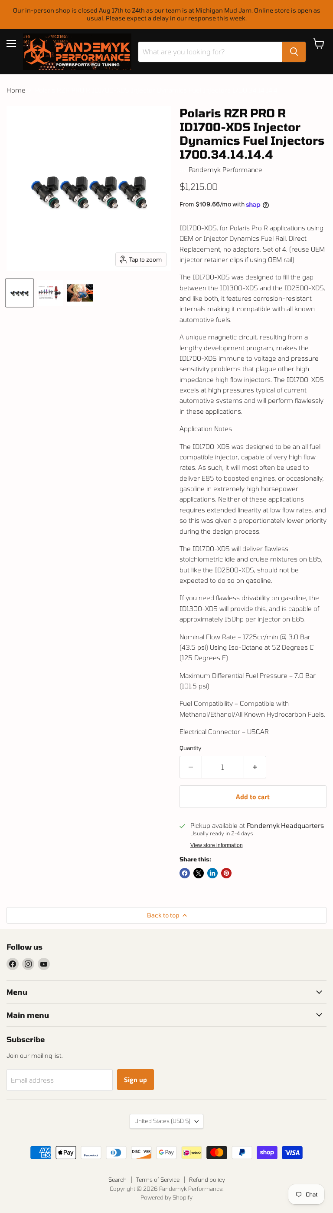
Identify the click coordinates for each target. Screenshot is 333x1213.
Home (16, 90)
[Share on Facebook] (185, 873)
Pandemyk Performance (225, 169)
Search (117, 1179)
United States (162, 1120)
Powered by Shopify (166, 1197)
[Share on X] (198, 873)
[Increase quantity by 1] (255, 767)
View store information (216, 845)
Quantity (190, 748)
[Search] (294, 52)
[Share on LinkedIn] (212, 873)
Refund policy (207, 1179)
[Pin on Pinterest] (226, 873)
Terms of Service (158, 1179)
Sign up (135, 1079)
